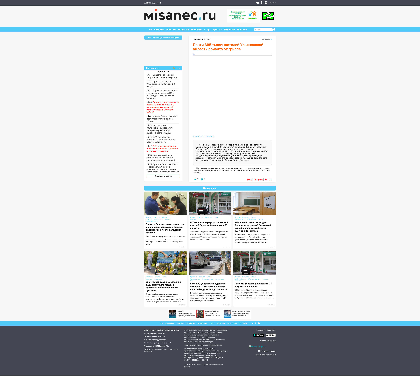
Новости (148, 217)
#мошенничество (207, 279)
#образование (251, 219)
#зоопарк (149, 219)
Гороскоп (242, 29)
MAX (249, 179)
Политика (171, 29)
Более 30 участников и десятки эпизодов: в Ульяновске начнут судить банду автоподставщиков (208, 286)
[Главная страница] (179, 13)
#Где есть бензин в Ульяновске (258, 279)
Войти (273, 2)
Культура (217, 29)
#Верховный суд (240, 219)
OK (270, 179)
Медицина (149, 277)
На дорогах (229, 29)
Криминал (159, 29)
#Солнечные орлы (152, 221)
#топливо (238, 281)
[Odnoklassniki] (262, 3)
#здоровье (149, 279)
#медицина (158, 279)
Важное (192, 217)
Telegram (258, 179)
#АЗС (236, 279)
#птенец (167, 219)
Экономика (196, 29)
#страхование (220, 279)
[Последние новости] (174, 68)
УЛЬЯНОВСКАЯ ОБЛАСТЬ (204, 137)
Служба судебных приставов (265, 354)
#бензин (193, 219)
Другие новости (163, 176)
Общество (183, 29)
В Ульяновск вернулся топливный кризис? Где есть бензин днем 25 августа (209, 225)
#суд (191, 281)
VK (265, 179)
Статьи (164, 217)
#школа (261, 219)
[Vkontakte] (257, 3)
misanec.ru (148, 351)
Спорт (207, 29)
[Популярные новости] (179, 68)
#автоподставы (195, 279)
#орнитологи (158, 219)
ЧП (150, 29)
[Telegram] (266, 3)
